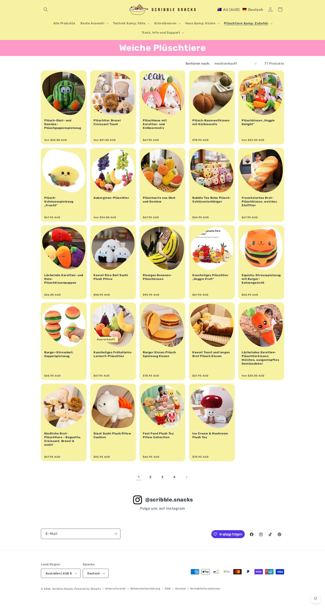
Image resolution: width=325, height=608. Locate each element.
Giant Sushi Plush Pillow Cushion (112, 435)
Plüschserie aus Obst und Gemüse (159, 199)
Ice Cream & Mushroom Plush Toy (210, 435)
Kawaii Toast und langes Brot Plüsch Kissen (211, 354)
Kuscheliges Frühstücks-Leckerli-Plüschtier (113, 354)
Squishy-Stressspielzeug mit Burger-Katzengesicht (261, 278)
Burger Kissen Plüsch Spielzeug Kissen (159, 354)
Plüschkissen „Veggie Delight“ (258, 122)
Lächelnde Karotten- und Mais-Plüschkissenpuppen (63, 278)
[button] (46, 9)
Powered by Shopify (87, 588)
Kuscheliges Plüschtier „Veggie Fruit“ (210, 277)
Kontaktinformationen (205, 588)
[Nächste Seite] (186, 477)
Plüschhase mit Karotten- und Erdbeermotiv (155, 124)
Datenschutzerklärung (145, 588)
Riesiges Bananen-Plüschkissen (157, 277)
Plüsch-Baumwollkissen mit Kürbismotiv (211, 122)
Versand (180, 588)
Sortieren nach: (197, 63)
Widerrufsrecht (115, 588)
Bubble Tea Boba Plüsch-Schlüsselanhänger (211, 199)
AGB (167, 588)
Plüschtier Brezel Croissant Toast (107, 122)
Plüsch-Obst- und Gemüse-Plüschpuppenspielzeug (62, 124)
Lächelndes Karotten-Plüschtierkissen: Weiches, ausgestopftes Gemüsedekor (260, 358)
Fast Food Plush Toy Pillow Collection (158, 435)
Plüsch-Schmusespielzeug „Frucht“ (58, 201)
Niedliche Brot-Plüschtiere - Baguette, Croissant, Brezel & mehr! (62, 439)
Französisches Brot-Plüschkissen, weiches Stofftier (259, 201)
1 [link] (139, 477)
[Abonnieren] (115, 534)
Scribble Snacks (63, 588)
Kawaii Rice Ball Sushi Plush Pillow (111, 277)
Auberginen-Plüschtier (111, 197)
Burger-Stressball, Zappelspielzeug (59, 354)
